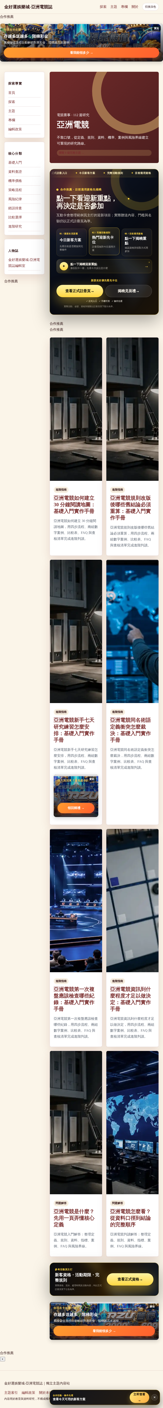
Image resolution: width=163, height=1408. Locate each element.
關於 (135, 6)
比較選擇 (15, 217)
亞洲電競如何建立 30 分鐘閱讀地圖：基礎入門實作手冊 (75, 504)
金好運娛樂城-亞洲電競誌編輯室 (24, 262)
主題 (113, 6)
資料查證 (15, 171)
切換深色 (150, 6)
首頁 (11, 92)
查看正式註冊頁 (79, 291)
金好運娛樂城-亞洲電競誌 (28, 6)
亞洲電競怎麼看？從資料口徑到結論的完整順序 (130, 1218)
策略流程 (15, 190)
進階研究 (15, 226)
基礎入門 (15, 162)
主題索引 (11, 1392)
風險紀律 (15, 199)
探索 (103, 6)
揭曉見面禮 (128, 291)
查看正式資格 (130, 1279)
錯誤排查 (15, 208)
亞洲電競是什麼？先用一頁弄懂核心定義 (74, 1218)
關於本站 (46, 1392)
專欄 (124, 6)
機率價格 (15, 181)
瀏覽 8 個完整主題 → (71, 152)
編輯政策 (15, 129)
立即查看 (139, 1397)
